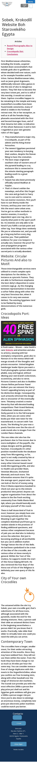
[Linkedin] (10, 756)
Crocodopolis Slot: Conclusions (15, 53)
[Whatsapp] (21, 756)
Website (9, 350)
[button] (31, 6)
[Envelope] (15, 756)
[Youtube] (26, 756)
